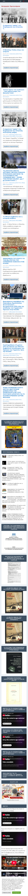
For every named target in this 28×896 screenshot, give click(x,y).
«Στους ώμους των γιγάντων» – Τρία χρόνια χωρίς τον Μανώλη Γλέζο (13, 91)
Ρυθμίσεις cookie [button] (7, 892)
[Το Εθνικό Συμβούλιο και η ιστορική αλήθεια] (14, 206)
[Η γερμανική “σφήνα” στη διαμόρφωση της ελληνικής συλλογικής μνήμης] (14, 119)
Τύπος (17, 355)
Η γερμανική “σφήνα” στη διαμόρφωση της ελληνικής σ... (13, 27)
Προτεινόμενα (6, 55)
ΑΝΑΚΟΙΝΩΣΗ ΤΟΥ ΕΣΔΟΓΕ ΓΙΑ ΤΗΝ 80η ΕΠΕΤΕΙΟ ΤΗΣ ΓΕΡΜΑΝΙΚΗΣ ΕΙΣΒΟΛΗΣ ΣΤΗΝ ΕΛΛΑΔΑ (14, 261)
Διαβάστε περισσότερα (11, 67)
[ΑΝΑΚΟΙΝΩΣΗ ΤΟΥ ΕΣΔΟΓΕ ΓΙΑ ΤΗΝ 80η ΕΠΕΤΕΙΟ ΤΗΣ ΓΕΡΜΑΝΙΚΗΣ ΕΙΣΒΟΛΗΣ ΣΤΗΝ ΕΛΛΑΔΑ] (14, 246)
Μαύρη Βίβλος (13, 136)
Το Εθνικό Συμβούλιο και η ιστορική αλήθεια (12, 217)
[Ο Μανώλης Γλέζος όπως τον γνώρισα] (14, 40)
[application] (14, 719)
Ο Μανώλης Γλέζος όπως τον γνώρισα (13, 50)
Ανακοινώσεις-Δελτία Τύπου (16, 53)
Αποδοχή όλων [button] (16, 892)
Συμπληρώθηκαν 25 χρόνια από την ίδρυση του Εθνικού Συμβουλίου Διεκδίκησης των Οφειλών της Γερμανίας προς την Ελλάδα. (13, 348)
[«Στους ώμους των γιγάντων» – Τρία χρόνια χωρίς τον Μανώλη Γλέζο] (14, 79)
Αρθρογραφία (6, 136)
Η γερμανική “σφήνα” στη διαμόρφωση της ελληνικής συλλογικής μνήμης (13, 130)
